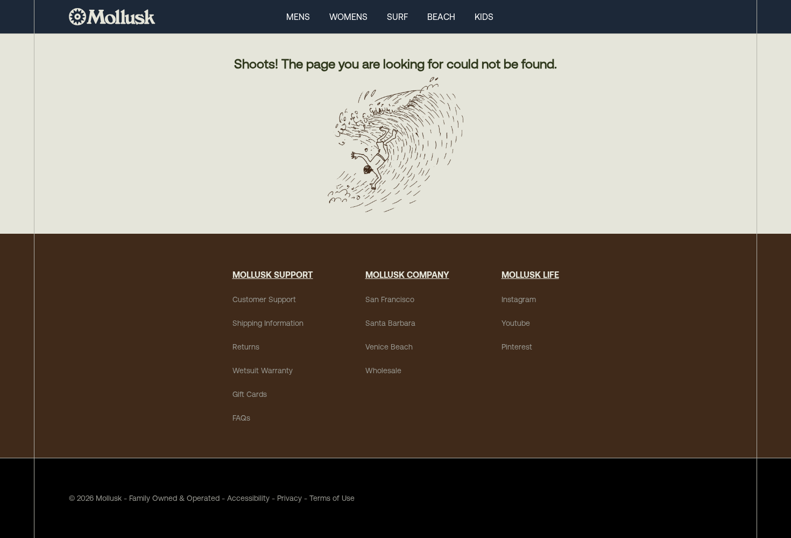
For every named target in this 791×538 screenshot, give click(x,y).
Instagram (519, 299)
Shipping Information (267, 323)
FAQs (241, 418)
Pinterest (517, 347)
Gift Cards (249, 394)
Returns (245, 347)
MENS (298, 17)
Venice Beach (389, 347)
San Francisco (389, 299)
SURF (397, 17)
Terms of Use (332, 498)
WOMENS (348, 17)
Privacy (289, 498)
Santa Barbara (390, 323)
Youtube (516, 323)
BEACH (441, 17)
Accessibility (245, 498)
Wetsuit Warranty (262, 370)
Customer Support (264, 299)
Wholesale (383, 370)
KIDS (484, 17)
